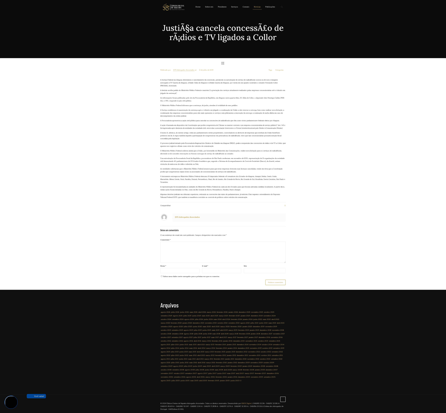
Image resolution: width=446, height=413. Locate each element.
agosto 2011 (165, 359)
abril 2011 (200, 359)
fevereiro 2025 (234, 315)
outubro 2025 (269, 312)
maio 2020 (207, 326)
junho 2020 (197, 326)
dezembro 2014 (242, 344)
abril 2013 (200, 351)
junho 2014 (184, 348)
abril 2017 (223, 337)
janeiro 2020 (247, 326)
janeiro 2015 (231, 344)
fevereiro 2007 (260, 373)
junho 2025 (196, 315)
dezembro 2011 (242, 355)
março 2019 (232, 330)
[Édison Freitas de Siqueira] (173, 7)
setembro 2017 (177, 337)
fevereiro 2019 (243, 330)
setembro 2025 (166, 315)
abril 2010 (201, 362)
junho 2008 (209, 369)
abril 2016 (197, 341)
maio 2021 (272, 323)
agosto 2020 (178, 326)
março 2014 (210, 348)
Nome (163, 266)
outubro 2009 (268, 362)
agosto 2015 (165, 344)
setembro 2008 (178, 369)
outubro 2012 (266, 351)
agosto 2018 (188, 333)
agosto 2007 (202, 373)
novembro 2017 (279, 333)
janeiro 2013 (230, 351)
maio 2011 (192, 359)
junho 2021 (263, 323)
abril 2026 (202, 312)
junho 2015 (184, 344)
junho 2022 (257, 319)
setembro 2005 (269, 377)
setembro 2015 (274, 341)
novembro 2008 (272, 366)
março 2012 (210, 355)
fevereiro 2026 (222, 312)
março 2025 (223, 315)
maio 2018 (216, 333)
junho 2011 (183, 359)
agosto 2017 (188, 337)
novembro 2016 (277, 337)
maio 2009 (207, 366)
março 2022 (165, 323)
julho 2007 (212, 373)
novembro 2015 (251, 341)
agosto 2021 (245, 323)
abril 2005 (203, 380)
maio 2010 (193, 362)
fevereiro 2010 (221, 362)
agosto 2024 (189, 319)
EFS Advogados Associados (183, 70)
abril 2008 (228, 369)
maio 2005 (194, 380)
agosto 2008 (190, 369)
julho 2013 (175, 351)
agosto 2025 (178, 315)
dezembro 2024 (257, 315)
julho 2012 (175, 355)
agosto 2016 (188, 341)
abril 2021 (280, 323)
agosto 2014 (165, 348)
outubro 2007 (179, 373)
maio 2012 (193, 355)
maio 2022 (267, 319)
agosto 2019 (188, 330)
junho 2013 (183, 351)
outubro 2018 (166, 333)
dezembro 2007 (271, 369)
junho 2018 (207, 333)
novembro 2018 (278, 330)
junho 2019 (206, 330)
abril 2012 (201, 355)
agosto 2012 (165, 355)
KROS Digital (246, 403)
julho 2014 (175, 348)
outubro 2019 (166, 330)
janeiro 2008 (260, 369)
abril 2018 (225, 333)
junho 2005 (185, 380)
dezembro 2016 (264, 337)
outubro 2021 (222, 323)
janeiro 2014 (232, 348)
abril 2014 (201, 348)
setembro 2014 (278, 344)
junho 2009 (197, 366)
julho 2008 (199, 369)
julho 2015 (175, 344)
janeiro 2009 (247, 366)
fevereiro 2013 (220, 351)
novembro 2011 (254, 355)
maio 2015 (193, 344)
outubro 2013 (267, 348)
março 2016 (206, 341)
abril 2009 (216, 366)
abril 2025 (214, 315)
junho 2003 (234, 380)
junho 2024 (208, 319)
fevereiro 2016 (217, 341)
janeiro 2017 (253, 337)
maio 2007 (231, 373)
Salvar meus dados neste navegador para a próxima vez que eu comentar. (191, 276)
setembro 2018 (177, 333)
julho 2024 (199, 319)
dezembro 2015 (239, 341)
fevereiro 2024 (236, 319)
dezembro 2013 (243, 348)
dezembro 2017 (266, 333)
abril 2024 (226, 319)
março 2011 (208, 359)
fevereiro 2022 (176, 323)
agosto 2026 (165, 312)
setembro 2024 (178, 319)
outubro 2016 (166, 341)
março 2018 (233, 333)
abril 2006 (201, 377)
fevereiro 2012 (220, 355)
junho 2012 (184, 355)
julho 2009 (188, 366)
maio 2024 (217, 319)
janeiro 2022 (187, 323)
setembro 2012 (277, 351)
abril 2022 (275, 319)
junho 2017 (206, 337)
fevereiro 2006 (221, 377)
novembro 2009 (256, 362)
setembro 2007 (191, 373)
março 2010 (210, 362)
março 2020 (225, 326)
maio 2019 (216, 330)
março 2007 (249, 373)
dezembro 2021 (198, 323)
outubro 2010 (265, 359)
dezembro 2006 (273, 373)
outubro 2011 (266, 355)
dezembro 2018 (265, 330)
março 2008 (237, 369)
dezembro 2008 (259, 366)
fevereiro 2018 (244, 333)
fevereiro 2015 (220, 344)
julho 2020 (188, 326)
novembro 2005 (257, 377)
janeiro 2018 (255, 333)
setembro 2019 (177, 330)
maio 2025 (206, 315)
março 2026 (211, 312)
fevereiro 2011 (219, 359)
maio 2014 (193, 348)
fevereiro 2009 (236, 366)
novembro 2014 (255, 344)
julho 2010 (175, 362)
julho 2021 (254, 323)
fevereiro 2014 (221, 348)
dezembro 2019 (258, 326)
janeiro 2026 (233, 312)
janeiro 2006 (232, 377)
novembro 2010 (253, 359)
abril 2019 (224, 330)
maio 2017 (215, 337)
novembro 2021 (211, 323)
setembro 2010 (276, 359)
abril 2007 (240, 373)
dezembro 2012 (241, 351)
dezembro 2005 (244, 377)
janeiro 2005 (225, 380)
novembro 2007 (167, 373)
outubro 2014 (267, 344)
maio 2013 (192, 351)
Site (245, 266)
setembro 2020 (166, 326)
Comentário (165, 240)
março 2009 (225, 366)
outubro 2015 (263, 341)
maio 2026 (194, 312)
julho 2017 (197, 337)
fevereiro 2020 (236, 326)
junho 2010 (184, 362)
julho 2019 (198, 330)
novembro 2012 (254, 351)
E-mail (205, 266)
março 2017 (232, 337)
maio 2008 (219, 369)
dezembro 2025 (244, 312)
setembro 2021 (234, 323)
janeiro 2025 (245, 315)
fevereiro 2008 (248, 369)
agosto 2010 (165, 362)
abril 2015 (201, 344)
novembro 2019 (271, 326)
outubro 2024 (166, 319)
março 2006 (210, 377)
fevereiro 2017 (242, 337)
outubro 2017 (166, 337)
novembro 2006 (167, 377)
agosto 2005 (166, 380)
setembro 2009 (166, 366)
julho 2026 (175, 312)
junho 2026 (184, 312)
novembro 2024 (269, 315)
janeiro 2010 (232, 362)
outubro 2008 (166, 369)
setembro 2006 (179, 377)
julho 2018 (198, 333)
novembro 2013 (256, 348)
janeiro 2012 (231, 355)
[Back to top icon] (283, 399)
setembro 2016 (177, 341)
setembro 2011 (277, 355)
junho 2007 (221, 373)
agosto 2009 (178, 366)
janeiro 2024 (248, 319)
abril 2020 (216, 326)
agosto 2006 (191, 377)
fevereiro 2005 (213, 380)
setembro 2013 (278, 348)
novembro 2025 (257, 312)
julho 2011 (174, 359)
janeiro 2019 (254, 330)
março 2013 (209, 351)
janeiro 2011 (229, 359)
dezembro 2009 (244, 362)
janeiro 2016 (228, 341)
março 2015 (210, 344)
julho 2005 (175, 380)
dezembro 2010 (241, 359)
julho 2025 (187, 315)
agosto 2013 (165, 351)
